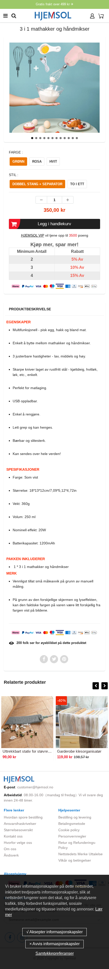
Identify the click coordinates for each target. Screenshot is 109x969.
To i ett (77, 184)
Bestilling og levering (74, 817)
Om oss (10, 849)
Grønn (18, 161)
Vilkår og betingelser (74, 860)
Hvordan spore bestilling (23, 817)
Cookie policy (69, 830)
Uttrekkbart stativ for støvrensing (30, 751)
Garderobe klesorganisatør (79, 751)
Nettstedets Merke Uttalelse (80, 854)
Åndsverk (11, 855)
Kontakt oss (13, 836)
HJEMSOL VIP (32, 235)
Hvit (53, 161)
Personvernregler (72, 836)
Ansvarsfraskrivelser (20, 824)
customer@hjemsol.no (35, 787)
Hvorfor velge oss (18, 843)
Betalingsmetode (71, 824)
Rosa (37, 161)
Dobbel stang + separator (37, 184)
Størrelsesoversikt (18, 830)
